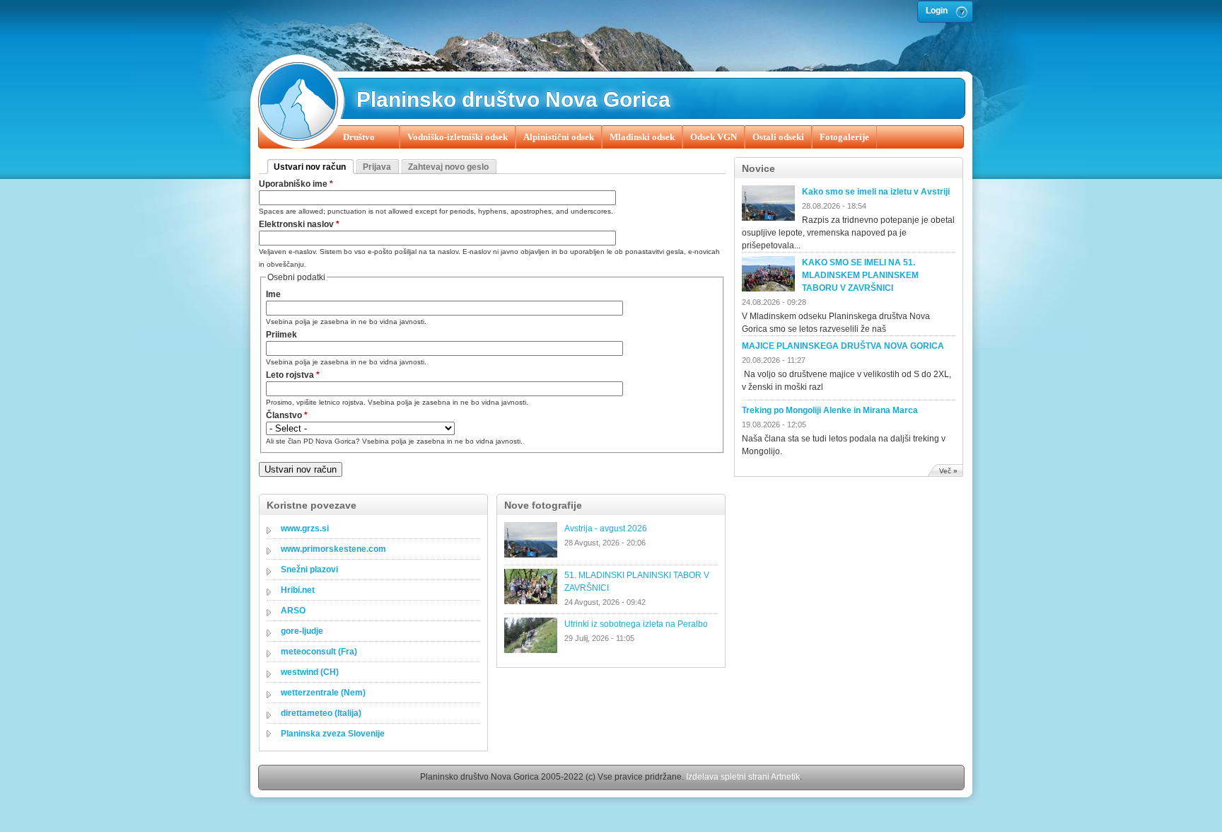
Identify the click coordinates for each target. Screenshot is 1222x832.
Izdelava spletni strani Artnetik (743, 777)
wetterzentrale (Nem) (323, 693)
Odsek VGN (713, 137)
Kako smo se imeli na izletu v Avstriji (876, 192)
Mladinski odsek (642, 137)
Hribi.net (298, 590)
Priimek (281, 335)
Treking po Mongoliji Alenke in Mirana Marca (830, 410)
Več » (948, 471)
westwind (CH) (310, 672)
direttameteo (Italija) (321, 713)
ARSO (293, 611)
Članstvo (287, 415)
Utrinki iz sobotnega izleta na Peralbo (636, 624)
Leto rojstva (293, 375)
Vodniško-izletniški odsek (457, 137)
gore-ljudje (302, 631)
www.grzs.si (305, 528)
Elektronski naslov (299, 224)
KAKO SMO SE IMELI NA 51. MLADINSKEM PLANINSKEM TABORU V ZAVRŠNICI (860, 275)
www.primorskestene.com (333, 549)
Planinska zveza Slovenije (333, 734)
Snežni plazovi (309, 569)
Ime (273, 294)
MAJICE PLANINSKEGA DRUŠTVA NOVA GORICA (843, 346)
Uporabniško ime (296, 184)
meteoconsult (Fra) (319, 652)
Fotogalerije (844, 137)
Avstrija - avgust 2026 (605, 528)
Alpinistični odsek (558, 137)
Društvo (359, 137)
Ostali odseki (778, 137)
